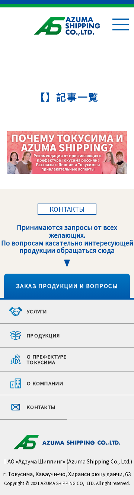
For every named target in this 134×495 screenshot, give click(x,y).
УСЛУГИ (37, 311)
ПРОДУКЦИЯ (43, 335)
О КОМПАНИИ (45, 383)
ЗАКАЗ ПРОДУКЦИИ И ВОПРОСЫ (67, 286)
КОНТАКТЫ (41, 406)
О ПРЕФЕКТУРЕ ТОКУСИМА (47, 359)
